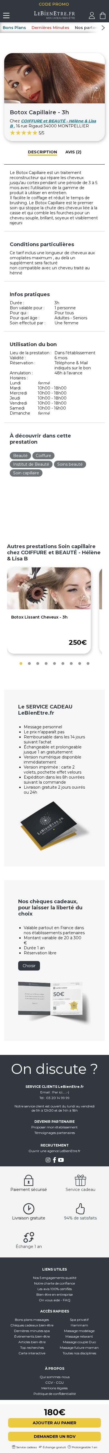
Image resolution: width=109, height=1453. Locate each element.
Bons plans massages (32, 1320)
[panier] (103, 17)
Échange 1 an (29, 1246)
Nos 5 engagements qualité (54, 1278)
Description (42, 151)
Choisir (29, 965)
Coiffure (43, 455)
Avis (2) (73, 151)
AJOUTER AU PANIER (54, 1422)
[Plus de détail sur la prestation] (49, 607)
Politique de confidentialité (55, 1394)
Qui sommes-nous (55, 1377)
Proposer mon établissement (54, 1127)
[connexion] (92, 17)
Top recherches (32, 1347)
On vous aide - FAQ (54, 1300)
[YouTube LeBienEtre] (61, 1161)
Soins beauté (70, 464)
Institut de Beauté (31, 464)
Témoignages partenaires (54, 1133)
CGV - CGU (54, 1382)
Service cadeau (80, 1189)
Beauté (20, 455)
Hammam (79, 1325)
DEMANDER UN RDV (54, 1436)
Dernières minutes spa (32, 1331)
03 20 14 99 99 (58, 1098)
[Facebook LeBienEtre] (54, 1161)
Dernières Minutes (50, 27)
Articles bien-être (32, 1342)
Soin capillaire (26, 472)
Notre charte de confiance (54, 1283)
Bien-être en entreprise (54, 1294)
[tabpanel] (49, 610)
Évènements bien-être (32, 1336)
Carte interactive (31, 1353)
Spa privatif (79, 1320)
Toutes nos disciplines (79, 1353)
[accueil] (54, 17)
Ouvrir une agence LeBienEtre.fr (54, 1151)
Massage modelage (79, 1331)
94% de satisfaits (80, 1218)
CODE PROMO (54, 4)
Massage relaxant (79, 1336)
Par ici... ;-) (60, 1092)
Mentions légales (54, 1388)
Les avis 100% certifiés (54, 1289)
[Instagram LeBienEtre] (48, 1161)
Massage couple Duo (79, 1342)
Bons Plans (14, 27)
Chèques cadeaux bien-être (31, 1325)
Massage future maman (79, 1347)
